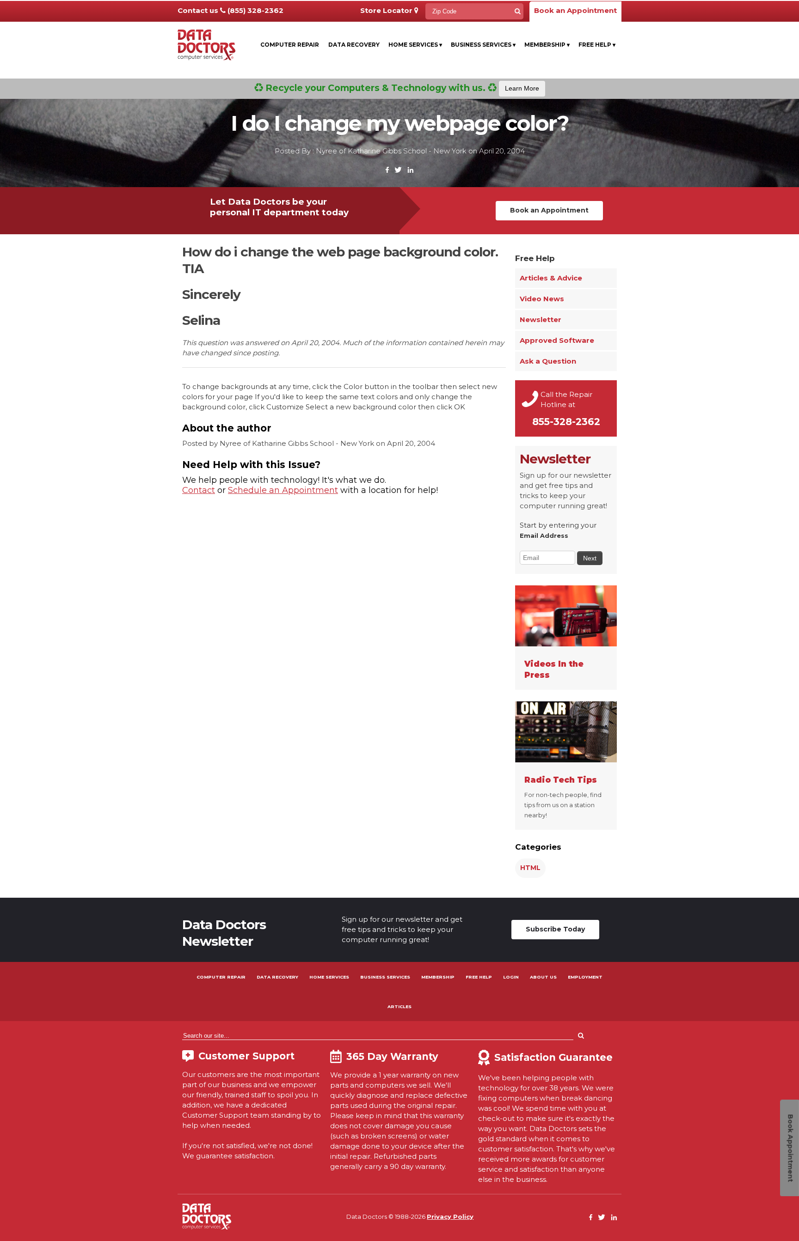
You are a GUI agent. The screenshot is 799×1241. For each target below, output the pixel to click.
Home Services (415, 44)
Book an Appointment (575, 10)
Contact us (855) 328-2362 (230, 10)
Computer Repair (289, 44)
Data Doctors (206, 1216)
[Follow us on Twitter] (398, 170)
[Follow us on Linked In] (410, 170)
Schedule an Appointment (283, 490)
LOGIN (511, 976)
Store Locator (387, 10)
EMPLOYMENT (585, 976)
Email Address (544, 535)
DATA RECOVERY (277, 976)
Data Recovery (354, 44)
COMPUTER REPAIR (221, 976)
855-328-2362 (566, 421)
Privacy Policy (450, 1216)
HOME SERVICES (329, 976)
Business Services (483, 44)
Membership (547, 44)
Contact (198, 490)
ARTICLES (399, 1006)
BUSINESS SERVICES (385, 976)
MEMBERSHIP (438, 976)
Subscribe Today (555, 929)
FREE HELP (479, 976)
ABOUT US (543, 976)
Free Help (596, 44)
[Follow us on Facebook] (387, 170)
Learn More (522, 88)
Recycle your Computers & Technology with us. (401, 87)
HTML (530, 868)
